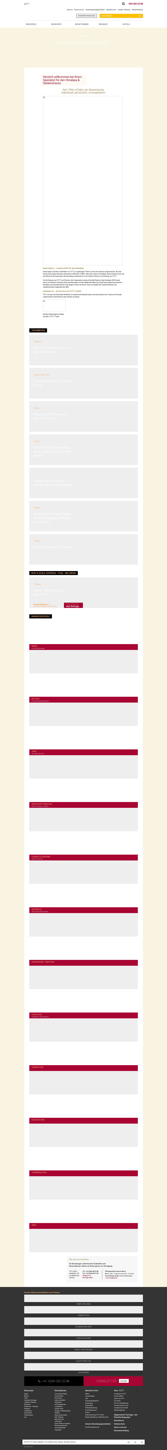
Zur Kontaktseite (111, 1278)
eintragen (123, 1381)
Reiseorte (56, 24)
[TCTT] (26, 4)
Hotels (126, 24)
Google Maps (88, 1277)
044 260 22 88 (136, 3)
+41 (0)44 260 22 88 (55, 1381)
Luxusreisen (58, 1406)
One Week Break (60, 1428)
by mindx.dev (28, 1446)
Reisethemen (81, 24)
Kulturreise (58, 1402)
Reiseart (103, 24)
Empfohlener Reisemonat (86, 16)
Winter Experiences (61, 1425)
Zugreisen (58, 1430)
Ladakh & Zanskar (30, 1402)
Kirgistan (27, 1408)
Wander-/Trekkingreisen (62, 1411)
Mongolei (27, 1404)
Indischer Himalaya (30, 1400)
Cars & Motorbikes (61, 1394)
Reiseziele (31, 24)
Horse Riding (59, 1396)
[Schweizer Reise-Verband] (135, 1442)
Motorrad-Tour (59, 1419)
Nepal (26, 1394)
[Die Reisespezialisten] (129, 1442)
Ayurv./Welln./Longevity (62, 1423)
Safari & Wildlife (60, 1400)
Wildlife (57, 1413)
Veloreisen (58, 1421)
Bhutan (26, 1396)
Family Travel (59, 1408)
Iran (25, 1417)
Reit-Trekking (59, 1417)
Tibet (25, 1398)
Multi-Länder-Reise (61, 1415)
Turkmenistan (28, 1415)
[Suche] (123, 4)
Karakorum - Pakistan (31, 1406)
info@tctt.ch (87, 1275)
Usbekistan (28, 1411)
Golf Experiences (60, 1404)
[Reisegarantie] (142, 1442)
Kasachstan (28, 1413)
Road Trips (58, 1398)
